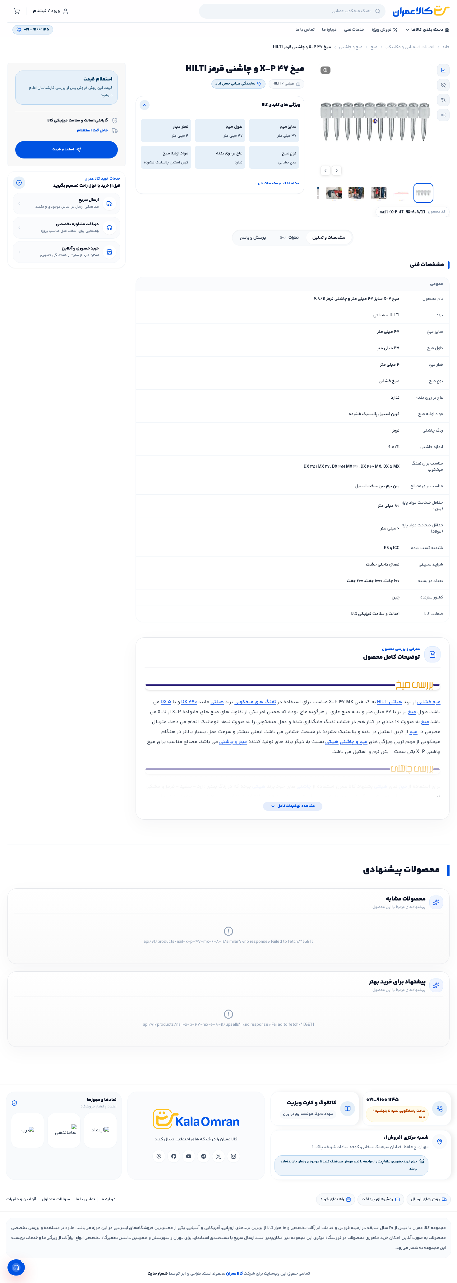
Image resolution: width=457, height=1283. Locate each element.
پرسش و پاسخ (253, 237)
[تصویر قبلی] (337, 171)
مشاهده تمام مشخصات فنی (276, 183)
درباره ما (108, 1199)
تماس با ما (85, 1199)
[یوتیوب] (188, 1156)
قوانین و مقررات (21, 1199)
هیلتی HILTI (389, 702)
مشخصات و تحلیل (328, 237)
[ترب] (27, 1130)
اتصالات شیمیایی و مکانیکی (409, 47)
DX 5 (166, 702)
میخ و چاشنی (350, 47)
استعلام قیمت (63, 150)
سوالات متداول (56, 1199)
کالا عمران (234, 1273)
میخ (374, 47)
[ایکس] (218, 1156)
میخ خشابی (429, 702)
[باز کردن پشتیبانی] (16, 1267)
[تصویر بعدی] (325, 171)
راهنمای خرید (332, 1199)
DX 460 (189, 702)
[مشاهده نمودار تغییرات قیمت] (443, 70)
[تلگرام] (203, 1156)
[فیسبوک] (174, 1156)
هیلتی (217, 702)
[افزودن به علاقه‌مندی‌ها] (443, 85)
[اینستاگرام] (233, 1156)
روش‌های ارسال (425, 1199)
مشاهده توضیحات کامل (296, 806)
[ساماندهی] (64, 1130)
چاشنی (304, 786)
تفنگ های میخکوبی (255, 702)
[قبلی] (111, 1130)
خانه (446, 47)
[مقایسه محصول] (443, 100)
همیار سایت (157, 1273)
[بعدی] (16, 1130)
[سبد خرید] (17, 11)
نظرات (289, 237)
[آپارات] (159, 1156)
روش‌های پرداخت (377, 1199)
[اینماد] (100, 1130)
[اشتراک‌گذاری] (443, 115)
